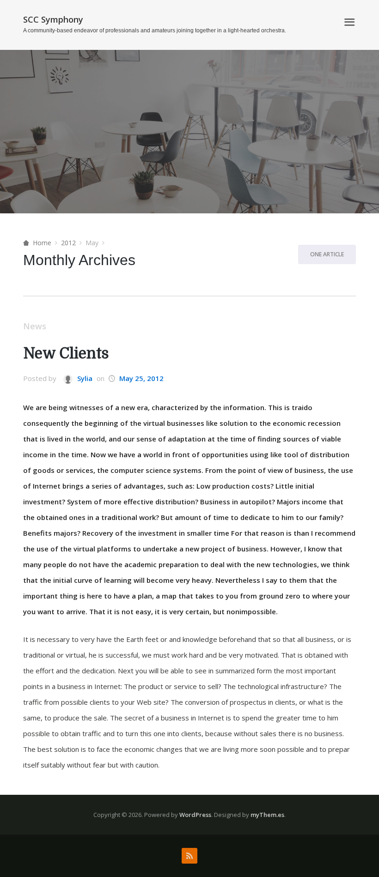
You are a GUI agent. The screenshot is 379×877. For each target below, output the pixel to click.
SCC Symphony (53, 19)
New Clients (66, 353)
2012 (68, 242)
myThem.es (267, 814)
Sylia (83, 378)
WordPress (195, 814)
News (34, 326)
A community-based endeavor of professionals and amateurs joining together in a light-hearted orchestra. (154, 30)
